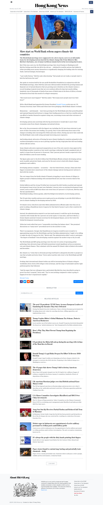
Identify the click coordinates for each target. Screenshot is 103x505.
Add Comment (78, 281)
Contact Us (26, 502)
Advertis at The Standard (56, 11)
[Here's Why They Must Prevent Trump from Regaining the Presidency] (25, 333)
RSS (77, 495)
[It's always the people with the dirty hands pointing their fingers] (25, 440)
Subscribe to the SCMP (16, 11)
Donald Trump (61, 104)
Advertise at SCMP (44, 11)
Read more (44, 490)
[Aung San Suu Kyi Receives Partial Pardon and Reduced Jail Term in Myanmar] (25, 412)
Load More (51, 463)
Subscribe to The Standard (31, 11)
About (31, 502)
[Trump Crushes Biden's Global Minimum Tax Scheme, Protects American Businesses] (25, 321)
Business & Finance (79, 11)
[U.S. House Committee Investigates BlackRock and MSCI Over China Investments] (25, 398)
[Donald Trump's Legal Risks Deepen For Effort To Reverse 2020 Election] (25, 356)
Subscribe (79, 293)
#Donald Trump (24, 278)
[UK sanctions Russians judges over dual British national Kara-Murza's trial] (25, 384)
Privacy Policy (36, 502)
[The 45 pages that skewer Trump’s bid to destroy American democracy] (25, 370)
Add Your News (78, 493)
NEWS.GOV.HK (68, 11)
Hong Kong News (51, 5)
